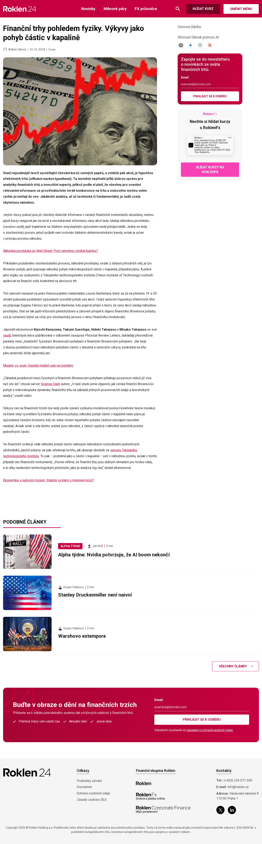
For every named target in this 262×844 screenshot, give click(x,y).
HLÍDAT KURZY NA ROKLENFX (210, 169)
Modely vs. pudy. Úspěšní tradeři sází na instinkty (38, 366)
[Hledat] (178, 9)
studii (7, 335)
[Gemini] (190, 45)
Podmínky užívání (89, 781)
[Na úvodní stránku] (19, 9)
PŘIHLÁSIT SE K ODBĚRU (210, 96)
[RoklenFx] (150, 796)
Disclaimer (84, 787)
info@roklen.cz (238, 787)
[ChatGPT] (181, 45)
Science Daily (50, 384)
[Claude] (210, 45)
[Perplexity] (200, 45)
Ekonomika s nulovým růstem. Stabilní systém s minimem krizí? (48, 480)
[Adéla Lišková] (5, 50)
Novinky (88, 8)
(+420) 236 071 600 (238, 780)
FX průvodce (146, 8)
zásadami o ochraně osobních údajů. (209, 730)
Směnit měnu (241, 9)
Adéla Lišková (17, 49)
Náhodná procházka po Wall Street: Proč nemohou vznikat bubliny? (50, 251)
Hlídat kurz (203, 9)
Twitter (220, 810)
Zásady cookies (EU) (91, 800)
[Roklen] (143, 783)
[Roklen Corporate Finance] (163, 809)
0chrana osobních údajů (93, 793)
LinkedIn (232, 810)
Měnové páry (115, 8)
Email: (185, 77)
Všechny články (233, 666)
